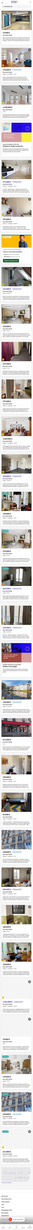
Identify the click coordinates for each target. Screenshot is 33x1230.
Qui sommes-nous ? (7, 1199)
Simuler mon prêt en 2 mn (11, 260)
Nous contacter (6, 1201)
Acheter (3, 1227)
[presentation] (3, 20)
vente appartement (12, 1172)
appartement (20, 1177)
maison (15, 1177)
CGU (3, 1204)
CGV (3, 1207)
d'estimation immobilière (6, 1182)
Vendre (9, 1227)
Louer (16, 1227)
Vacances (23, 1227)
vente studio (20, 1172)
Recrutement (5, 1213)
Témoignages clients (7, 1210)
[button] (13, 28)
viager (29, 1172)
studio (24, 1177)
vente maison (5, 1172)
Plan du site (5, 1196)
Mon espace (29, 1227)
